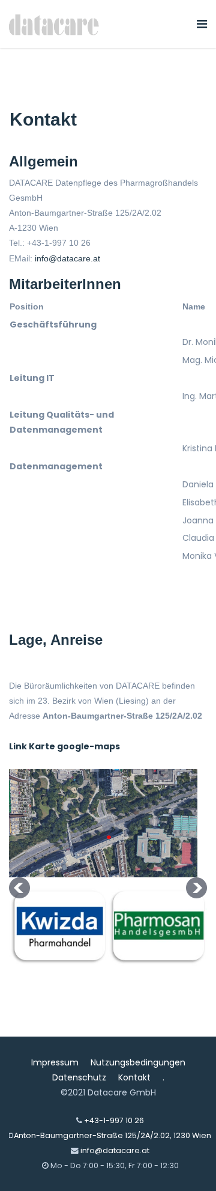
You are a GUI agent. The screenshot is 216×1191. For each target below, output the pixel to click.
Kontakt (134, 1077)
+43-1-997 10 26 (114, 1120)
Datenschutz (79, 1077)
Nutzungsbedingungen (138, 1062)
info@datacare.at (67, 258)
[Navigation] (202, 24)
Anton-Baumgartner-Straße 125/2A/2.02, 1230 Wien (112, 1135)
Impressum (55, 1062)
